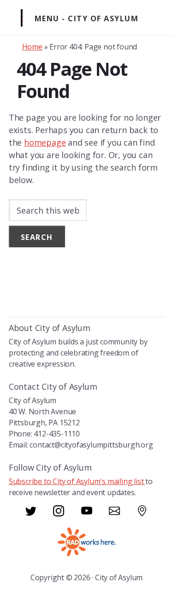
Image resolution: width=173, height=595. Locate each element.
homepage (45, 142)
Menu (47, 18)
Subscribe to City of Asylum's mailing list (77, 481)
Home (32, 47)
